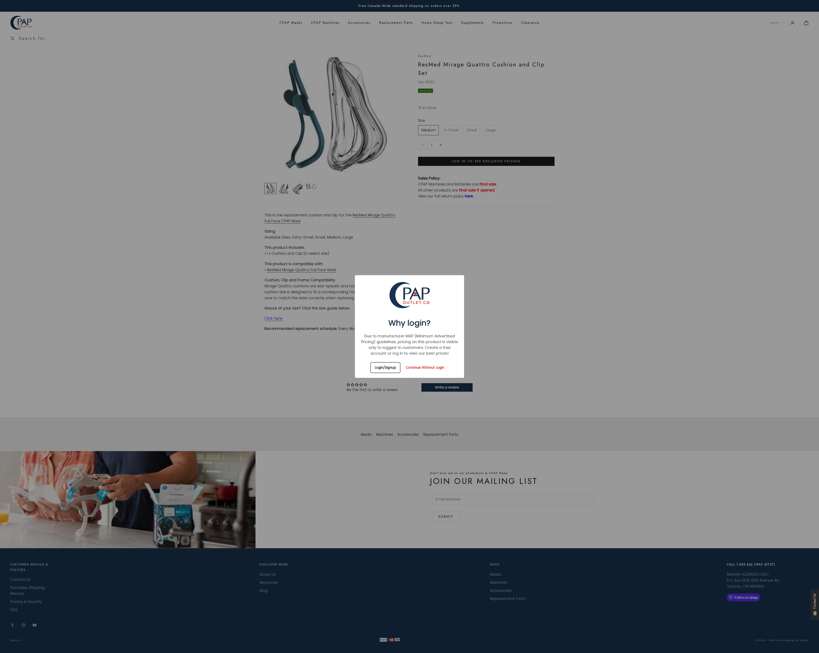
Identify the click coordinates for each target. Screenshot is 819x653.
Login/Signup (385, 367)
